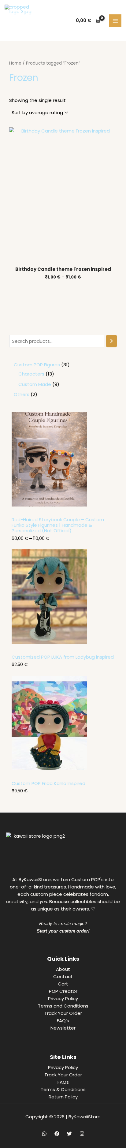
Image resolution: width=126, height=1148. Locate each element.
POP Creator (63, 991)
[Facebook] (56, 1133)
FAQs (63, 1082)
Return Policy (63, 1097)
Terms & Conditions (63, 1089)
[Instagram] (82, 1133)
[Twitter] (69, 1133)
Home (15, 63)
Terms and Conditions (63, 1006)
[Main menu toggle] (115, 20)
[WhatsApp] (44, 1133)
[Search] (111, 341)
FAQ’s (63, 1020)
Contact (63, 976)
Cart (63, 984)
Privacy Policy (63, 998)
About (63, 969)
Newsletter (63, 1028)
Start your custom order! (63, 930)
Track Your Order (63, 1013)
